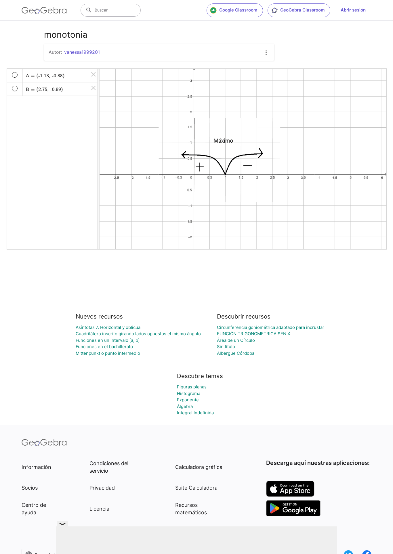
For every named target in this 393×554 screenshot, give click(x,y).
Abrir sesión (353, 10)
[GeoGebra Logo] (44, 10)
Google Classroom (238, 10)
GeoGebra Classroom (302, 10)
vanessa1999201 (82, 52)
